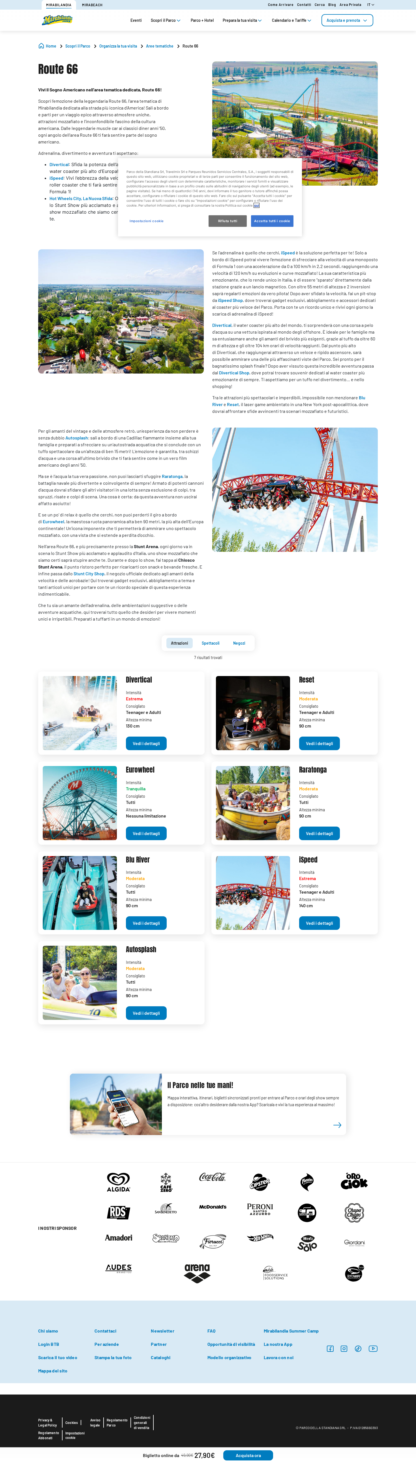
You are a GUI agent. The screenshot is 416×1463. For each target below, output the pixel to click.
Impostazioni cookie (75, 1435)
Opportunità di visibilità (231, 1344)
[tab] (347, 20)
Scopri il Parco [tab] (163, 20)
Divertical (59, 164)
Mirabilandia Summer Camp (291, 1330)
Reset (233, 404)
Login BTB (48, 1344)
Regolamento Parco (117, 1422)
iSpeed (56, 178)
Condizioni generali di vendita (142, 1422)
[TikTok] (358, 1348)
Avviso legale (95, 1422)
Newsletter (162, 1330)
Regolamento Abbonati (48, 1435)
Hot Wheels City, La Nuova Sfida (81, 198)
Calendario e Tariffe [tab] (289, 20)
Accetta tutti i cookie (272, 221)
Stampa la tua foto (113, 1357)
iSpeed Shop (230, 300)
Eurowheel (53, 521)
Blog (332, 5)
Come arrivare (281, 5)
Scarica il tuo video (57, 1357)
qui (256, 205)
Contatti (304, 5)
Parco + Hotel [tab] (202, 20)
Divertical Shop (234, 372)
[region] (210, 197)
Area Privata (350, 5)
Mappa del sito (52, 1370)
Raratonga (172, 476)
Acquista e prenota (343, 20)
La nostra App (278, 1344)
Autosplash (76, 437)
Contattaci (105, 1330)
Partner (159, 1344)
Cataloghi (160, 1357)
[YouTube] (373, 1348)
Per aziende (107, 1344)
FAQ (211, 1330)
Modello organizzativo (229, 1357)
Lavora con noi (278, 1357)
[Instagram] (330, 1348)
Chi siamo (48, 1330)
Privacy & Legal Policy (47, 1422)
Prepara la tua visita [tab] (240, 20)
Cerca (320, 5)
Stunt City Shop (89, 573)
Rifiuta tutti (227, 221)
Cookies (71, 1423)
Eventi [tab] (136, 20)
